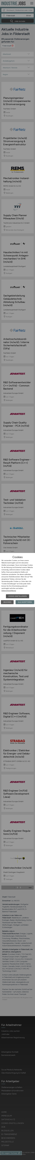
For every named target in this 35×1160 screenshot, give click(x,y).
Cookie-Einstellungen (17, 596)
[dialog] (17, 580)
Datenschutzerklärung (8, 591)
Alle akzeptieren (25, 602)
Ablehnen (7, 602)
